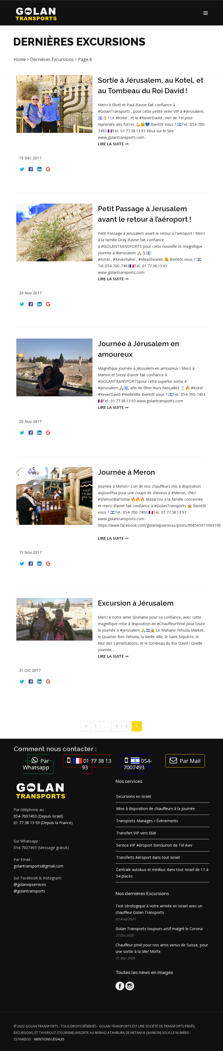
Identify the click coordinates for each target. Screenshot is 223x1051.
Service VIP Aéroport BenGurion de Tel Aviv (154, 845)
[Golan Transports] (37, 13)
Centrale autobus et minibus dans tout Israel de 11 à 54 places (162, 873)
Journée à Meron (126, 472)
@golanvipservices (30, 884)
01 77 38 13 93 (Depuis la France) (43, 822)
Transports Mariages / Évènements (147, 820)
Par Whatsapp (36, 764)
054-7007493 (137, 764)
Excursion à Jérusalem (136, 603)
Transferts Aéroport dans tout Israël (148, 857)
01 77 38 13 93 (96, 764)
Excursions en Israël (133, 796)
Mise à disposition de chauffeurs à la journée (155, 808)
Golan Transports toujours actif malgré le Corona (159, 928)
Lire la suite (111, 143)
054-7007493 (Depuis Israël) (38, 816)
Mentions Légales (49, 1039)
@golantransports (29, 890)
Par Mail (190, 760)
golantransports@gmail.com (38, 866)
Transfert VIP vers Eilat (136, 832)
